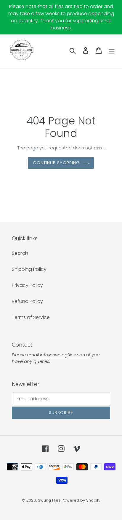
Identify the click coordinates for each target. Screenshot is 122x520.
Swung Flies (49, 500)
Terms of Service (31, 317)
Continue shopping (56, 163)
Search (20, 253)
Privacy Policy (27, 285)
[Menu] (111, 50)
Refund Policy (27, 301)
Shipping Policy (29, 269)
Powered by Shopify (81, 500)
